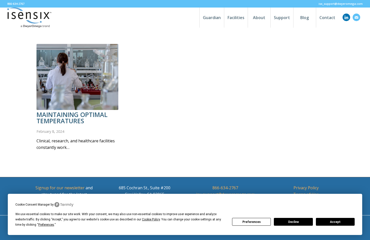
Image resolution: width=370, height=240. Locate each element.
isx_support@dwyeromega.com (341, 4)
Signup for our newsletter (60, 188)
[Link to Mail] (356, 17)
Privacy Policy (306, 188)
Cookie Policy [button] (151, 219)
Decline (293, 222)
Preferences (251, 222)
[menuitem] (339, 4)
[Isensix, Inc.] (29, 18)
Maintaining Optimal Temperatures (71, 117)
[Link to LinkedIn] (346, 17)
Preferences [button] (46, 224)
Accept (335, 222)
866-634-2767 (225, 188)
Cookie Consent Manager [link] (32, 204)
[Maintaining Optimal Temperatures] (77, 77)
